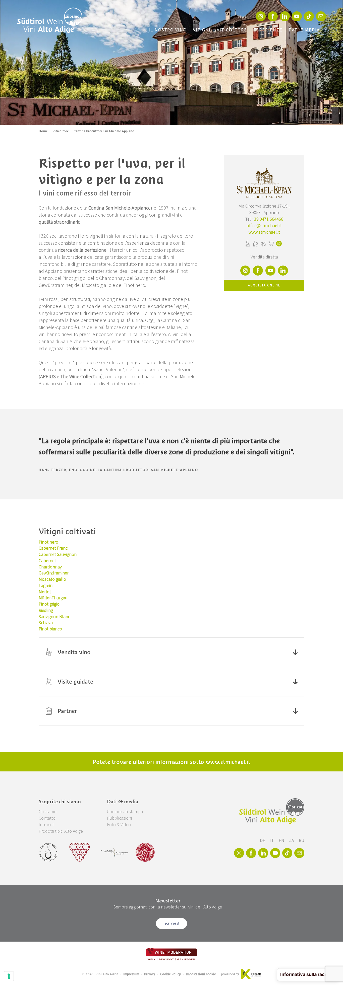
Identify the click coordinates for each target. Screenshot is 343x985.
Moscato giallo (52, 579)
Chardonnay (50, 567)
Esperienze (267, 30)
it (272, 840)
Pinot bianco (50, 629)
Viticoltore (232, 30)
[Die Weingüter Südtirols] (114, 852)
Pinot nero (48, 542)
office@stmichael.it (264, 226)
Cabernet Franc (53, 548)
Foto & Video (119, 825)
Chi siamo (47, 812)
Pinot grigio (49, 604)
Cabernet (47, 561)
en (282, 840)
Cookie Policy (170, 974)
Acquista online (264, 285)
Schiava (46, 623)
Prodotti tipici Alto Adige (61, 831)
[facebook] (273, 16)
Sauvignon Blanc (54, 617)
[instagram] (261, 16)
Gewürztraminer (54, 573)
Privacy (149, 974)
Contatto (47, 818)
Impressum (131, 974)
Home (43, 131)
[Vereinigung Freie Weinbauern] (145, 852)
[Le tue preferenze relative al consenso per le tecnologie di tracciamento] (9, 976)
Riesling (46, 610)
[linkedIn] (285, 16)
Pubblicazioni (119, 818)
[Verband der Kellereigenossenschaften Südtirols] (79, 852)
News (241, 16)
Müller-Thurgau (53, 598)
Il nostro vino (168, 30)
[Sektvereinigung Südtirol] (49, 852)
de (263, 840)
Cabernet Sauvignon (58, 554)
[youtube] (297, 16)
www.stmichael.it (264, 232)
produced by (230, 974)
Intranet (46, 825)
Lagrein (45, 585)
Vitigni (202, 30)
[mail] (321, 16)
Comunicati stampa (125, 812)
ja (292, 840)
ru (301, 840)
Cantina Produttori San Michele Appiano (104, 131)
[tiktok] (309, 16)
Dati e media (304, 30)
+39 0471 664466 (267, 219)
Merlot (45, 592)
